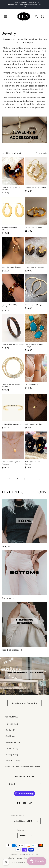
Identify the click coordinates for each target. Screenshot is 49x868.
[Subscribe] (40, 784)
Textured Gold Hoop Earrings (35, 187)
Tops (4, 546)
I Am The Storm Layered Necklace (11, 463)
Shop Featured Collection (25, 703)
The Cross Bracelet (32, 384)
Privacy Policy (11, 754)
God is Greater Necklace (33, 424)
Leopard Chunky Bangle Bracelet (11, 188)
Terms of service (17, 862)
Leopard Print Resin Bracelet (13, 344)
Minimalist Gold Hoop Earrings (10, 228)
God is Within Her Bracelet (12, 424)
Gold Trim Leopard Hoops (11, 267)
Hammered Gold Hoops (33, 305)
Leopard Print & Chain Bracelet (10, 306)
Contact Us (10, 730)
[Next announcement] (44, 4)
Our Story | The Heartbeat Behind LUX (22, 767)
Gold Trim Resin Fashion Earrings (34, 345)
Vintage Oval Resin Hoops (34, 267)
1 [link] (9, 479)
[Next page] (39, 479)
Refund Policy (11, 748)
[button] (5, 16)
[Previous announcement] (5, 4)
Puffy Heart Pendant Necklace (32, 463)
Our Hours (10, 736)
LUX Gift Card (11, 724)
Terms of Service (12, 742)
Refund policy (22, 858)
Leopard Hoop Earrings (33, 227)
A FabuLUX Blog (12, 760)
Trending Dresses (10, 649)
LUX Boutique (23, 855)
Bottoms (6, 598)
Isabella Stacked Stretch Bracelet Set (11, 385)
